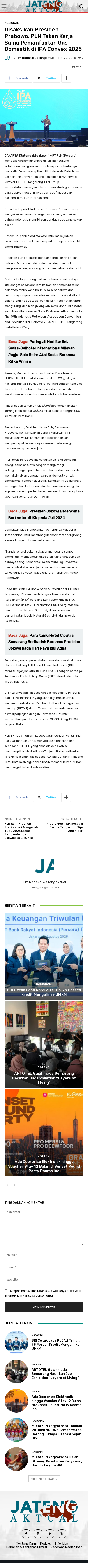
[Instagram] (38, 1533)
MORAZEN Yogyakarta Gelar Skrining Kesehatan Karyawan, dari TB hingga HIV (57, 1461)
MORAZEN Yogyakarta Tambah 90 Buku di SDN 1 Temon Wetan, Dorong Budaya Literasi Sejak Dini (57, 1432)
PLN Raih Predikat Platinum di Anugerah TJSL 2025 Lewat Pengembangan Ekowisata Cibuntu (21, 830)
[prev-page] (7, 1185)
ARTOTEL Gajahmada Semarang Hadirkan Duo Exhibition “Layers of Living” (44, 1078)
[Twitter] (62, 1533)
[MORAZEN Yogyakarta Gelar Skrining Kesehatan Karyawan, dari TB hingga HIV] (16, 1459)
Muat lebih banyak (42, 1479)
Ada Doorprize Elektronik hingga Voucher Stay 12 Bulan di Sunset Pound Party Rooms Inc (44, 1166)
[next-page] (14, 1185)
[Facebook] (26, 1533)
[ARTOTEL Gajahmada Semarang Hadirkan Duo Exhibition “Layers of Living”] (44, 1044)
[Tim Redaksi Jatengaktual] (8, 58)
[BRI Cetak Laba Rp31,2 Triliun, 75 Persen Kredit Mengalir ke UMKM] (44, 956)
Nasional (12, 22)
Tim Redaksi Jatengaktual (36, 57)
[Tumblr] (50, 1533)
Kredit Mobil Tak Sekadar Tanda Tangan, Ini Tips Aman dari (64, 827)
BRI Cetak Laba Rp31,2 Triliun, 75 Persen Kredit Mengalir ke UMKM (44, 992)
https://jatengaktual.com (44, 887)
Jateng (43, 1067)
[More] (66, 78)
